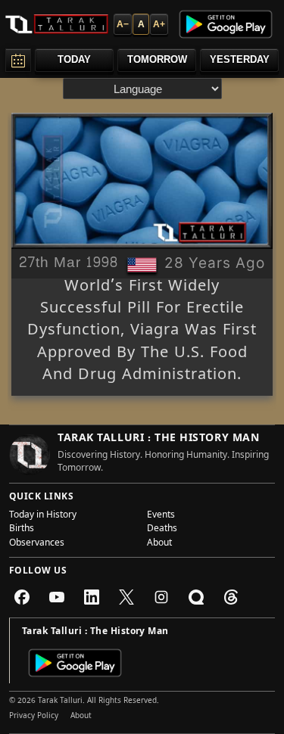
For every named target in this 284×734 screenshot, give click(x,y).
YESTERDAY (240, 59)
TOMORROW (157, 59)
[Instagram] (161, 597)
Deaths (162, 529)
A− (123, 24)
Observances (36, 544)
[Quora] (196, 597)
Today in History (42, 516)
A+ (159, 24)
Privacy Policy (33, 716)
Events (161, 516)
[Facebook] (22, 597)
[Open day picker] (18, 60)
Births (21, 529)
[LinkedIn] (92, 597)
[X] (126, 597)
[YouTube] (57, 597)
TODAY (74, 59)
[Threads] (231, 597)
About (159, 544)
